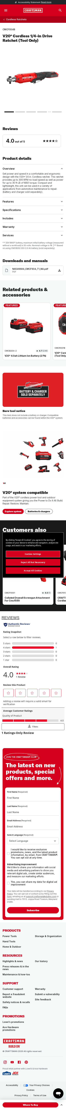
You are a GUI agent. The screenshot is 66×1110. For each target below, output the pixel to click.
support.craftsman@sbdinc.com (41, 896)
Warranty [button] (8, 226)
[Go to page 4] (42, 111)
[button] (33, 136)
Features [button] (8, 201)
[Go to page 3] (31, 111)
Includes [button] (8, 218)
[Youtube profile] (12, 1062)
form (9, 896)
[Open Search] (60, 10)
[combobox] (33, 841)
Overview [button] (9, 168)
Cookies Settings (33, 554)
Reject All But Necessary (33, 562)
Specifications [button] (12, 210)
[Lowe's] (7, 1073)
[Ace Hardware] (15, 1073)
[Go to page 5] (57, 111)
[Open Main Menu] (6, 10)
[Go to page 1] (9, 111)
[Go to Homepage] (33, 10)
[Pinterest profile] (26, 1062)
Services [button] (8, 235)
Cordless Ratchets (16, 19)
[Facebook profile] (19, 1062)
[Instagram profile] (5, 1062)
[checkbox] (8, 853)
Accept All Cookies (33, 570)
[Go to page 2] (20, 111)
